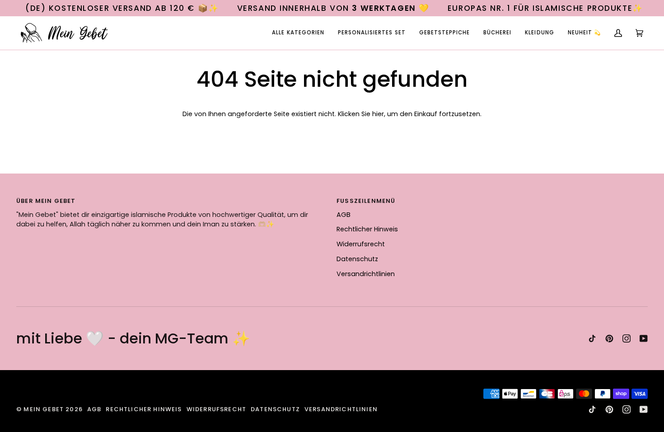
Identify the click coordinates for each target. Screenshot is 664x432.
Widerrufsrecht (361, 244)
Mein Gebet (43, 409)
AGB (344, 214)
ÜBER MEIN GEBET (46, 201)
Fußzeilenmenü (366, 201)
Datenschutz (357, 258)
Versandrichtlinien (366, 273)
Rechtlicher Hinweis (367, 229)
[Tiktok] (592, 338)
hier (378, 113)
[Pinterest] (609, 338)
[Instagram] (626, 338)
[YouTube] (644, 338)
